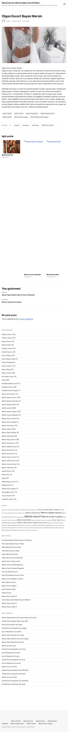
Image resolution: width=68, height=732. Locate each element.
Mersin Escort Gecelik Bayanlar (13, 568)
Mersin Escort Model (9, 422)
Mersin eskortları (8, 436)
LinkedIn (16, 125)
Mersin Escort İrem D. (9, 603)
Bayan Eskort (6, 345)
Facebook (25, 125)
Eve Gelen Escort (8, 376)
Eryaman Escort (11, 509)
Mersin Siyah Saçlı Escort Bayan (27, 527)
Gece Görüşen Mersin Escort (11, 513)
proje (3, 478)
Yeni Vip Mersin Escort (10, 572)
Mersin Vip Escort (8, 467)
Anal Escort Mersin (8, 624)
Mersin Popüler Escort (28, 525)
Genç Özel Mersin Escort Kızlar (13, 575)
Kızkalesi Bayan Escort (10, 383)
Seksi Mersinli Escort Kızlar (11, 547)
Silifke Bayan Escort (9, 482)
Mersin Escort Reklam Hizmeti (12, 579)
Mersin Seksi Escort (9, 460)
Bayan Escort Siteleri (9, 586)
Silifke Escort (6, 485)
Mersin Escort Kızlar (9, 418)
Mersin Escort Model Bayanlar (12, 565)
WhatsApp (35, 125)
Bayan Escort (6, 341)
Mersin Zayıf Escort (50, 527)
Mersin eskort (7, 429)
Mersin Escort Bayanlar (10, 415)
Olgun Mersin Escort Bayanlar (12, 558)
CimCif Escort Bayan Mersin (12, 621)
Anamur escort (7, 338)
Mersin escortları (8, 425)
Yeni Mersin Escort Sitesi (10, 551)
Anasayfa (5, 723)
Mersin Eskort (56, 520)
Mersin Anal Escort (32, 113)
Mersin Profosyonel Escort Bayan (41, 525)
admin (9, 21)
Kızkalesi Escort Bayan (10, 390)
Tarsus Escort (7, 496)
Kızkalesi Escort (7, 387)
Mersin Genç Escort (9, 439)
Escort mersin (7, 113)
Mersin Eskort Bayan (9, 432)
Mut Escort (5, 474)
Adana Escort (6, 593)
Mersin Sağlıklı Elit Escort (13, 527)
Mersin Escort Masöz (36, 520)
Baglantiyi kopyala (48, 125)
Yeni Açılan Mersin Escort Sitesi (13, 544)
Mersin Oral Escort (8, 450)
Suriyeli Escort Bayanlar (10, 628)
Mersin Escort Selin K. (9, 596)
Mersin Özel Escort (60, 527)
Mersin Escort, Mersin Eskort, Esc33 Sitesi (21, 3)
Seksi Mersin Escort (9, 582)
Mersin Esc (5, 646)
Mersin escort (7, 117)
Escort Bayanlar (7, 631)
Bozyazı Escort (7, 348)
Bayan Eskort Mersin (9, 642)
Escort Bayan (6, 355)
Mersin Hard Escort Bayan (54, 522)
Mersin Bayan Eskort (9, 404)
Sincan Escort (34, 530)
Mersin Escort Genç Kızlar (11, 561)
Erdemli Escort (7, 352)
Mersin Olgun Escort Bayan (39, 117)
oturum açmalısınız (26, 319)
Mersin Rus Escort (8, 454)
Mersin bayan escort (47, 113)
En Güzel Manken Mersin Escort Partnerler (17, 540)
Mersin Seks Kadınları (9, 635)
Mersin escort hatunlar (32, 274)
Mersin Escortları (52, 274)
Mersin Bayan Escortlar (10, 401)
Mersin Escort (16, 721)
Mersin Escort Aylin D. (9, 607)
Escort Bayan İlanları (33, 509)
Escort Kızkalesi (7, 362)
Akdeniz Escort (7, 155)
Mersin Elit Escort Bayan (18, 517)
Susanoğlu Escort (8, 492)
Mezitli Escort (6, 471)
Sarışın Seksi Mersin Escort (11, 639)
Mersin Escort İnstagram (46, 520)
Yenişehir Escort (7, 499)
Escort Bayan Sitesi (8, 359)
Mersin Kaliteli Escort (9, 447)
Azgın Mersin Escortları (10, 554)
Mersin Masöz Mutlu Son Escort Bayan (15, 617)
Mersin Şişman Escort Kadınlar (10, 530)
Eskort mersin (18, 113)
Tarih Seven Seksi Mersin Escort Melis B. (16, 600)
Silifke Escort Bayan (9, 489)
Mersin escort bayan (21, 117)
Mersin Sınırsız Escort (9, 464)
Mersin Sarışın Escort (9, 457)
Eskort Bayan (6, 369)
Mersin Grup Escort (8, 443)
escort (17, 509)
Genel (4, 380)
